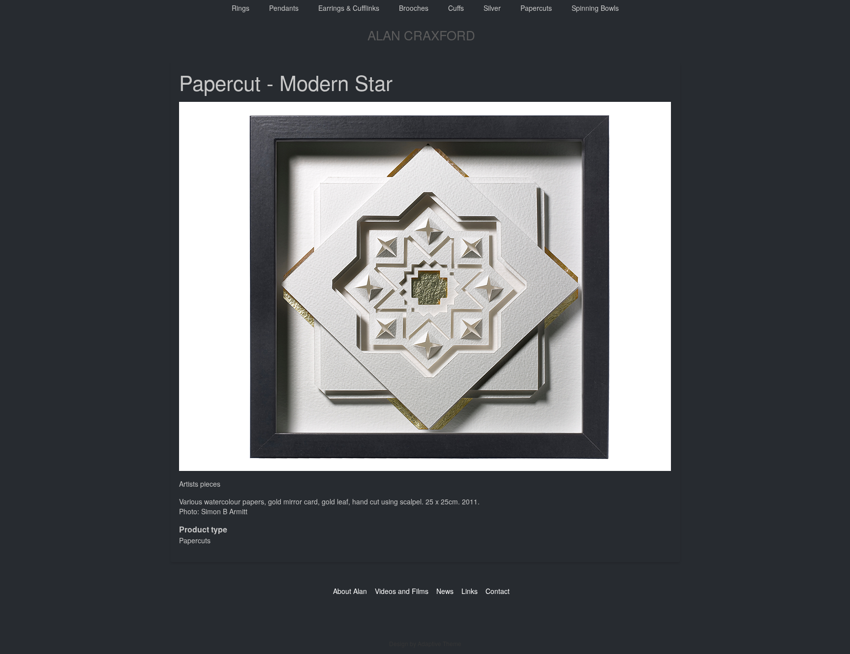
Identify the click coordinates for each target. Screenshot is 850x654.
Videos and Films (401, 591)
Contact (498, 591)
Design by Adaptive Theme (425, 643)
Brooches (413, 8)
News (445, 591)
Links (469, 591)
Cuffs (456, 8)
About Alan (350, 591)
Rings (240, 8)
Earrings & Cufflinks (348, 8)
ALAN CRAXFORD (421, 35)
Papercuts (536, 8)
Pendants (284, 8)
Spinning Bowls (595, 8)
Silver (492, 8)
